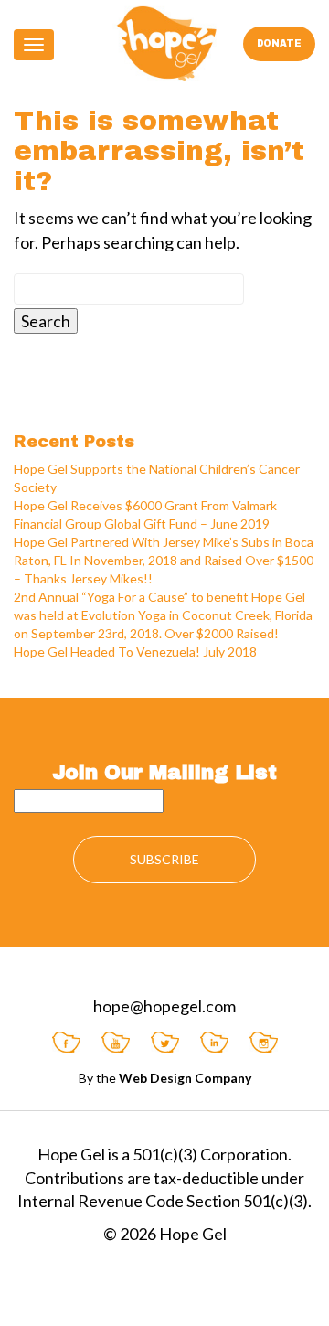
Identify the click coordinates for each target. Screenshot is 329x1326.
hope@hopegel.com (164, 1006)
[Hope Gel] (165, 43)
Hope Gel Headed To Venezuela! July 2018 (135, 651)
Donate (279, 43)
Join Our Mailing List (164, 773)
